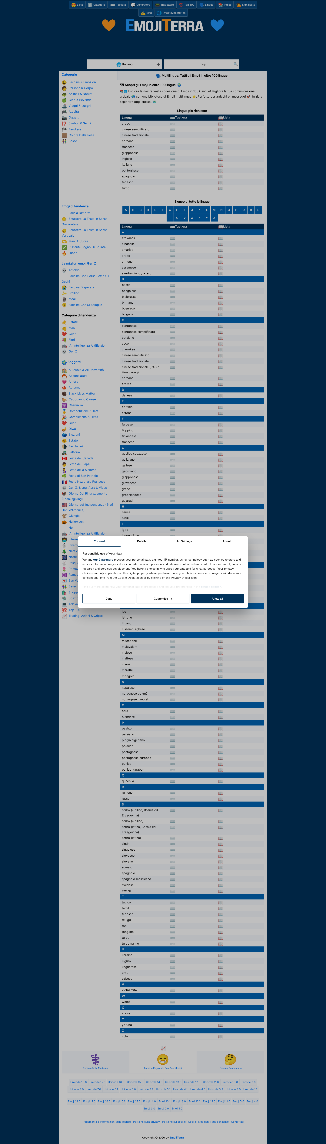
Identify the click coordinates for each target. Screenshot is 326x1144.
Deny (108, 598)
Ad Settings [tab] (184, 541)
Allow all (217, 598)
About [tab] (227, 541)
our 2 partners (103, 559)
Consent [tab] (99, 541)
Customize (161, 598)
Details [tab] (141, 541)
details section (211, 586)
